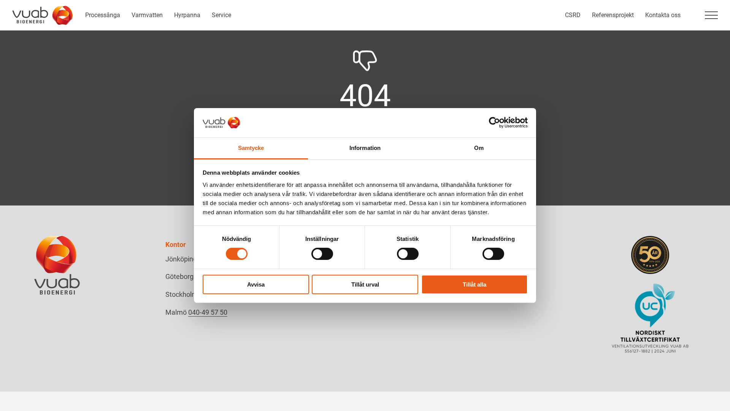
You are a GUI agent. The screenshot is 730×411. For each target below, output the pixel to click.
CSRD (573, 15)
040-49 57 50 (207, 312)
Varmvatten (147, 15)
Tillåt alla (474, 284)
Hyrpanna (187, 15)
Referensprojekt (613, 15)
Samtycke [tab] (251, 148)
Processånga (102, 15)
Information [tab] (365, 148)
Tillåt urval (365, 284)
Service (221, 15)
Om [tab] (479, 148)
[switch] (322, 254)
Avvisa (256, 284)
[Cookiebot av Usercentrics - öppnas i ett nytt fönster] (494, 122)
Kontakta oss (663, 15)
